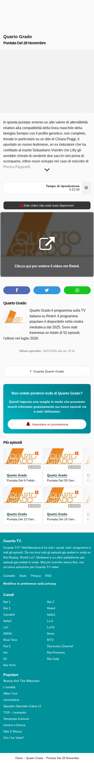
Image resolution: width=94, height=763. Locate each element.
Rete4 (51, 608)
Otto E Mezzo (12, 731)
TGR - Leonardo (14, 712)
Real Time (10, 640)
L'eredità (9, 687)
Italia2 (7, 621)
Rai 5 (6, 646)
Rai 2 (50, 602)
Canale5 (9, 614)
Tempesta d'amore (16, 718)
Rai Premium (56, 652)
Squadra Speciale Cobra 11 (22, 706)
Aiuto (22, 575)
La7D (50, 627)
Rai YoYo (9, 665)
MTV (50, 640)
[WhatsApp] (77, 290)
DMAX (7, 633)
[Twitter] (46, 290)
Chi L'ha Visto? (13, 737)
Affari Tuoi (10, 693)
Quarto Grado (14, 303)
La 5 (50, 621)
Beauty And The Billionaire (21, 681)
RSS (48, 575)
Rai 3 (6, 608)
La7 (6, 627)
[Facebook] (16, 290)
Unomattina (11, 700)
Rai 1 (6, 602)
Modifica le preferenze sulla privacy (29, 583)
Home (19, 758)
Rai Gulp (53, 659)
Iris (5, 652)
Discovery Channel (60, 646)
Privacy (36, 575)
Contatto (9, 575)
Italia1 (51, 614)
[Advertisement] (47, 81)
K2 (5, 659)
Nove (50, 633)
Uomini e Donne (14, 725)
